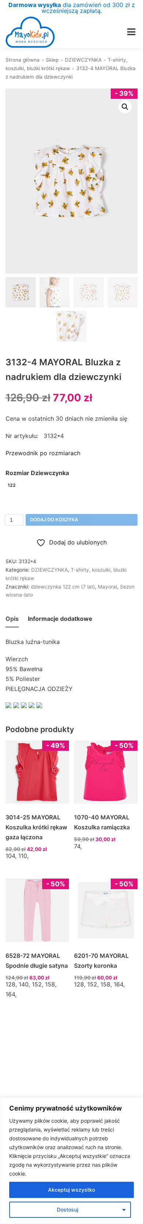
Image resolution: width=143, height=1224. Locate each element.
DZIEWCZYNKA (83, 60)
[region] (71, 1160)
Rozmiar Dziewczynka (37, 473)
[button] (125, 106)
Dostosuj (67, 1209)
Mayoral (107, 587)
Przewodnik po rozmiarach (43, 453)
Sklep (52, 60)
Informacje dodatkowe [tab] (60, 618)
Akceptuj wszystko (71, 1190)
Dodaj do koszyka (54, 519)
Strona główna (23, 60)
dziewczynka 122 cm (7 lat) (63, 587)
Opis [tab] (12, 618)
